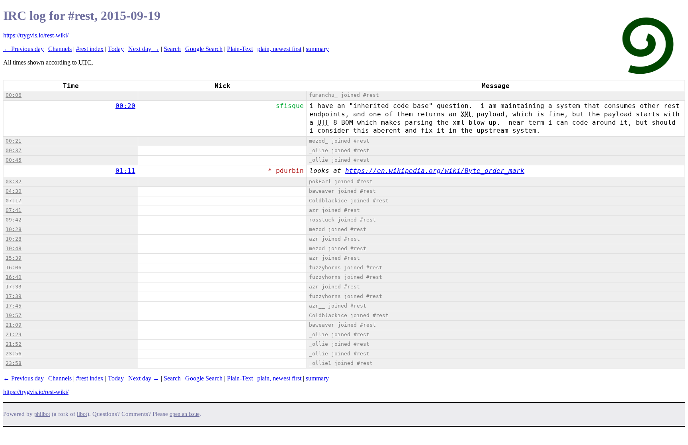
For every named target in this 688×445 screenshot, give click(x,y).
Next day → (143, 48)
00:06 (14, 95)
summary (317, 48)
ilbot (82, 414)
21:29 (14, 334)
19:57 (14, 315)
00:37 (14, 150)
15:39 (14, 258)
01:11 (125, 170)
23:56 (14, 354)
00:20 (125, 106)
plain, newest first (279, 48)
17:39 (14, 296)
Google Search (204, 48)
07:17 (14, 201)
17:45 (14, 306)
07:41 (14, 210)
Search (172, 48)
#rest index (90, 48)
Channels (60, 48)
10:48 (14, 248)
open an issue (184, 414)
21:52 (14, 344)
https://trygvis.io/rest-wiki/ (35, 35)
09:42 (14, 220)
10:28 (14, 229)
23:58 (14, 363)
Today (116, 48)
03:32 (14, 181)
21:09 (14, 325)
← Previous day (23, 48)
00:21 (14, 141)
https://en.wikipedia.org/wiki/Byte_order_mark (434, 170)
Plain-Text (240, 48)
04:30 (14, 191)
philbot (42, 414)
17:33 (14, 287)
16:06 (14, 268)
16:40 (14, 277)
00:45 (14, 160)
